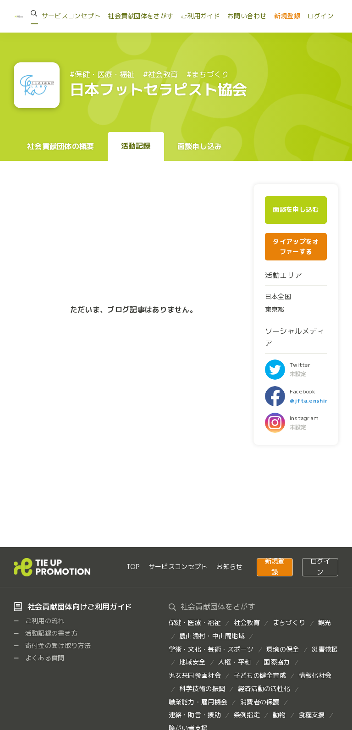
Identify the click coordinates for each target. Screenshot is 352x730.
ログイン (321, 15)
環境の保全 (282, 649)
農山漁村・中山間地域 (212, 635)
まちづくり (289, 622)
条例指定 (247, 714)
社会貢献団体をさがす (140, 15)
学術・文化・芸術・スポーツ (211, 649)
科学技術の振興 (202, 688)
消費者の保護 (260, 701)
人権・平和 (234, 662)
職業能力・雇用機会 (198, 701)
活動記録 (136, 146)
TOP (132, 566)
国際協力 (277, 662)
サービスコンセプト (71, 15)
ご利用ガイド (200, 15)
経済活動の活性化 (264, 688)
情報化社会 (315, 675)
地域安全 (192, 662)
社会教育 (247, 622)
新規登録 (287, 15)
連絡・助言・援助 (195, 714)
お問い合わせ (247, 15)
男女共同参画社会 (195, 675)
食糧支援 (311, 714)
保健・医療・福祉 (195, 622)
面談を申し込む (296, 209)
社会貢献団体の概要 (60, 146)
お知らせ (229, 566)
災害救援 (325, 649)
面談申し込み (199, 146)
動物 (279, 714)
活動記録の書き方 (50, 633)
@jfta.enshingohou (318, 400)
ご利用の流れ (44, 620)
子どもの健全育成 (260, 675)
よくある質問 (44, 657)
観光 (324, 622)
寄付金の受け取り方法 (57, 645)
